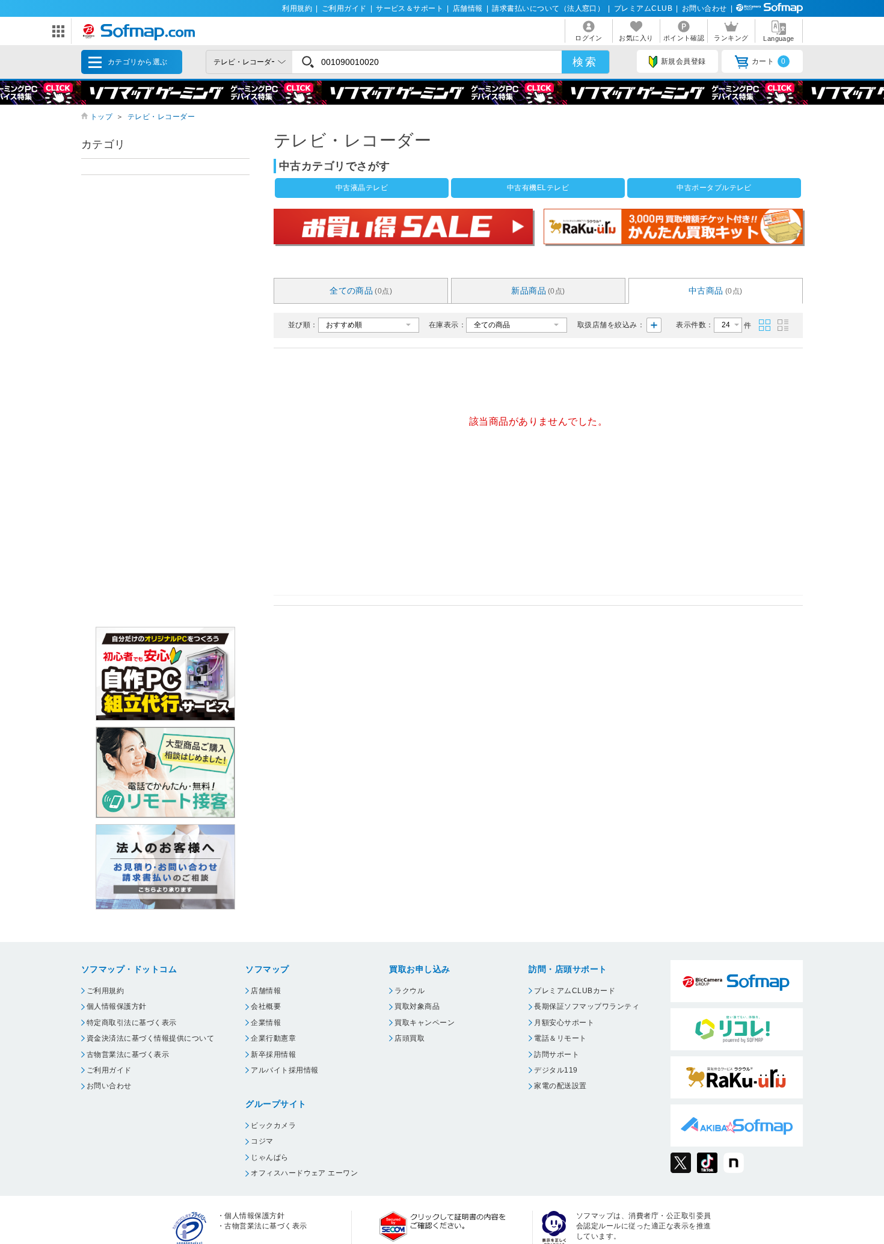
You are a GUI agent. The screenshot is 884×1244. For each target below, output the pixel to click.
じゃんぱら (269, 1157)
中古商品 (716, 290)
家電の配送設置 (560, 1086)
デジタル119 (555, 1070)
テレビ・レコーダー (161, 116)
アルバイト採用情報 (284, 1070)
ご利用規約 (105, 991)
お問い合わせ (704, 8)
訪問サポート (556, 1054)
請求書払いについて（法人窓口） (548, 8)
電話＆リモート (560, 1038)
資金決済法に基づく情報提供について (150, 1038)
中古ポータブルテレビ (714, 187)
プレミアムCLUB (643, 8)
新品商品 (538, 290)
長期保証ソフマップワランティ (586, 1006)
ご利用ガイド (344, 8)
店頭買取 (409, 1038)
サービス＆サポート (409, 8)
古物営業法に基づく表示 (128, 1054)
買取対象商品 (417, 1006)
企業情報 (266, 1022)
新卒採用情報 (273, 1054)
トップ (101, 116)
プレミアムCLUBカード (574, 991)
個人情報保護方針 (117, 1006)
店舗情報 (468, 8)
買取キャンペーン (424, 1022)
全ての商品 (361, 290)
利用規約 (297, 8)
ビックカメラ (273, 1125)
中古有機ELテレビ (538, 187)
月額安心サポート (564, 1022)
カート (769, 61)
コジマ (262, 1141)
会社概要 (266, 1006)
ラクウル (409, 991)
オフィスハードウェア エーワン (304, 1173)
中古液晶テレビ (362, 187)
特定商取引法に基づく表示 (132, 1022)
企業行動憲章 (273, 1038)
